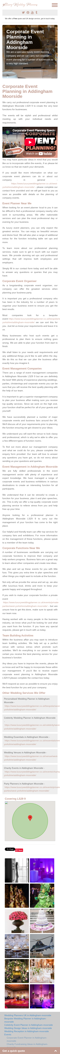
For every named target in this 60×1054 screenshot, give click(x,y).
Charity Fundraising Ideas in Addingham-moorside (27, 1046)
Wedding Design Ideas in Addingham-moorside (28, 1028)
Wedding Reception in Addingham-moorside (26, 1031)
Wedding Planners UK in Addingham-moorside (27, 1015)
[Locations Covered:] (3, 5)
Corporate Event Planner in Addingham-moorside (27, 1039)
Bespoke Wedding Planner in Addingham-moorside (25, 1020)
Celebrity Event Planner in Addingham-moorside (28, 1025)
